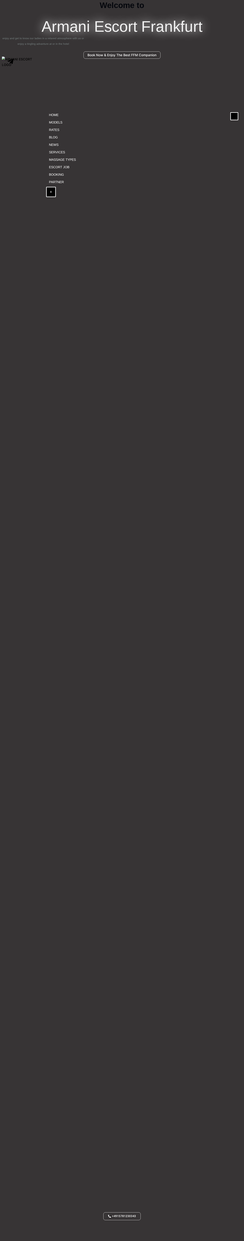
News (54, 145)
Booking (56, 174)
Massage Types (62, 160)
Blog (53, 137)
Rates (54, 130)
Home (54, 115)
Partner (56, 182)
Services (57, 152)
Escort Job (59, 167)
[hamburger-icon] (234, 116)
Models (55, 122)
